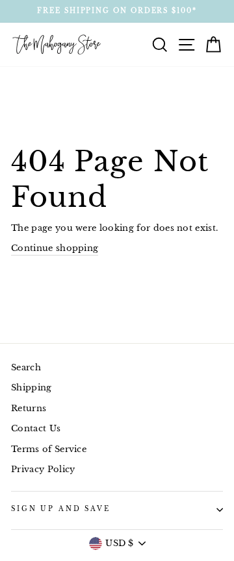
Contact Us (35, 428)
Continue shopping (54, 248)
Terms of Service (48, 449)
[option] (117, 11)
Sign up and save (60, 509)
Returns (28, 408)
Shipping (31, 387)
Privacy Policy (43, 469)
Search (26, 367)
